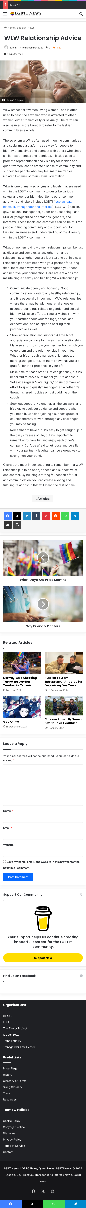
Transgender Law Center (19, 1047)
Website (8, 844)
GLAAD (7, 1016)
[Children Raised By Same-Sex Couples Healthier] (64, 706)
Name (8, 810)
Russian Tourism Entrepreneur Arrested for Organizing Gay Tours (63, 681)
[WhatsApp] (65, 516)
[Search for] (81, 15)
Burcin (13, 47)
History (7, 1074)
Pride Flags (10, 1068)
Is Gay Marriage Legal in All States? (32, 4)
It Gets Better (11, 1034)
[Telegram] (75, 516)
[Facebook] (8, 516)
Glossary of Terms (14, 1080)
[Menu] (5, 15)
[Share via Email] (8, 525)
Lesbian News (26, 27)
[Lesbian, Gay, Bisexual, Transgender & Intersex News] (26, 14)
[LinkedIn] (27, 516)
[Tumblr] (36, 516)
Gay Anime (11, 722)
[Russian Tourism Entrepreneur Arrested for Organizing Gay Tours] (64, 663)
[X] (17, 516)
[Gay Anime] (22, 707)
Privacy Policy (12, 1139)
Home (11, 27)
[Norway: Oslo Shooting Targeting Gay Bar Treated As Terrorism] (22, 663)
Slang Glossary (12, 1087)
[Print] (17, 525)
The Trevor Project (15, 1028)
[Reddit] (56, 516)
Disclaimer (9, 1133)
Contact (8, 1152)
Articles (43, 499)
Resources (10, 1099)
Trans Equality (12, 1040)
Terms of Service (14, 1145)
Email (7, 827)
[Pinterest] (46, 516)
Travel (7, 1093)
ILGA (6, 1022)
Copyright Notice (14, 1127)
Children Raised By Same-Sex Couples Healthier (63, 721)
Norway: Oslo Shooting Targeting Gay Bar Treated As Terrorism (20, 681)
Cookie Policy (11, 1121)
